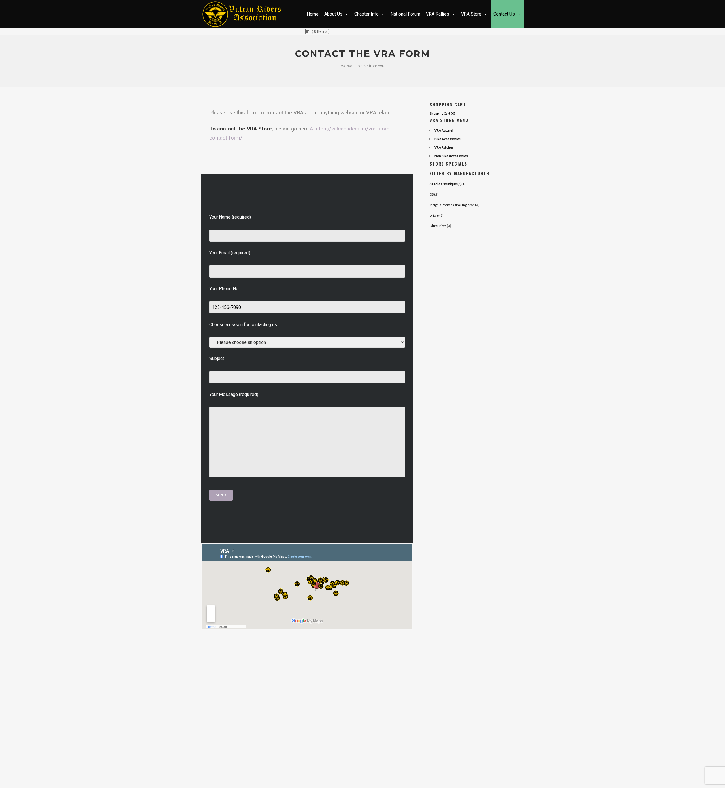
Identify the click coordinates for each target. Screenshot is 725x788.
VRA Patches (444, 147)
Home (313, 14)
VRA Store (471, 14)
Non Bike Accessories (451, 156)
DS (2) (434, 194)
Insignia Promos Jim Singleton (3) (454, 205)
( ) (320, 31)
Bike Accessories (447, 139)
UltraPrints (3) (440, 226)
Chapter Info (366, 14)
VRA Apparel (443, 130)
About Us (333, 14)
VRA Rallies (437, 14)
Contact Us (504, 14)
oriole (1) (436, 215)
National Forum (405, 14)
